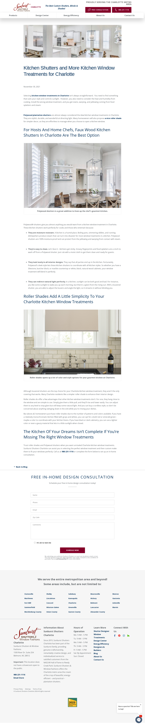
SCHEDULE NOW (72, 550)
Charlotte (72, 603)
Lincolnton (50, 598)
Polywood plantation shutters (37, 115)
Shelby (49, 594)
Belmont (94, 603)
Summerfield (29, 607)
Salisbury (72, 594)
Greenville (72, 607)
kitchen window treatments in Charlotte (50, 95)
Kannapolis (72, 598)
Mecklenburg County (32, 612)
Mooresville (95, 594)
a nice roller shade (113, 118)
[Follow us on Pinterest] (119, 636)
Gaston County (74, 612)
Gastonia (116, 598)
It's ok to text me (44, 543)
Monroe (115, 594)
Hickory (94, 598)
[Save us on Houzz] (128, 636)
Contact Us (99, 659)
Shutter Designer (101, 631)
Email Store (19, 678)
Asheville (116, 603)
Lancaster (95, 607)
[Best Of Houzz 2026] (72, 702)
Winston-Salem (52, 607)
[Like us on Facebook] (115, 636)
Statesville (28, 594)
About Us (98, 656)
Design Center (100, 640)
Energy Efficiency (101, 644)
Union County (51, 612)
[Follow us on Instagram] (124, 636)
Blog (96, 653)
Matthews (28, 598)
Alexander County (98, 612)
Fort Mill (27, 603)
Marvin (115, 607)
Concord (49, 603)
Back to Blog (21, 467)
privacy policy (61, 559)
